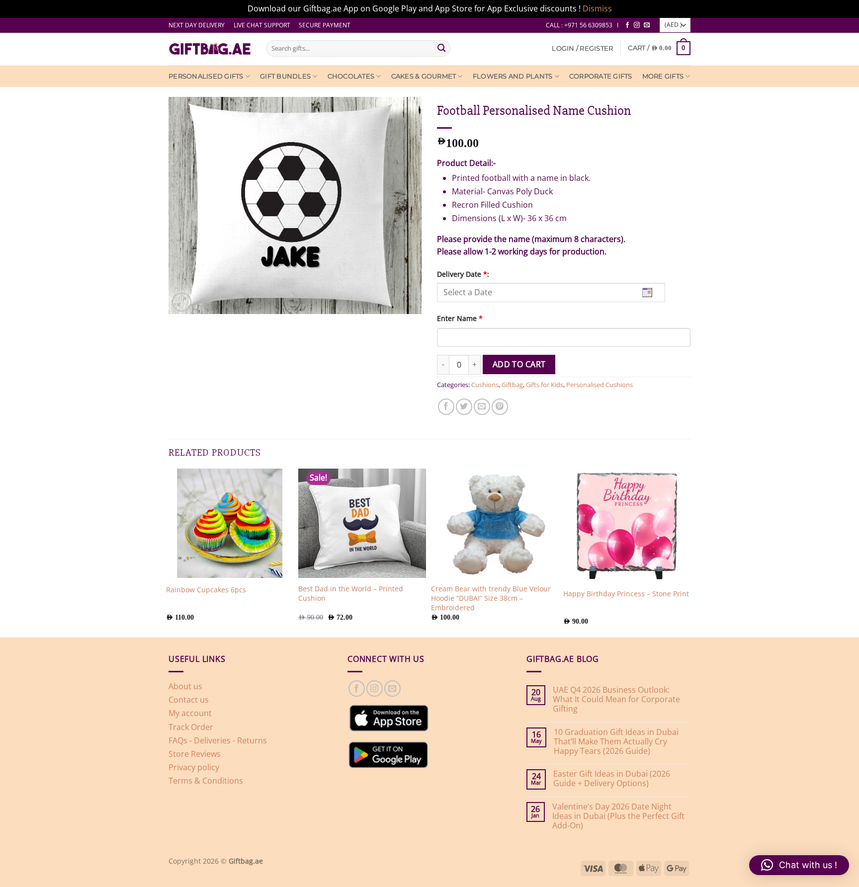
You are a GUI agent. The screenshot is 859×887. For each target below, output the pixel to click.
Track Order (191, 727)
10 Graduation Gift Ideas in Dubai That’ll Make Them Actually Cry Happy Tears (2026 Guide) (616, 741)
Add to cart (519, 364)
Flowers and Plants (513, 76)
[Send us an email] (647, 25)
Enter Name (460, 318)
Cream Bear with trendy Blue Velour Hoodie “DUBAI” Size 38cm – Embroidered (491, 598)
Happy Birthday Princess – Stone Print (626, 593)
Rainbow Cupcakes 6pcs (206, 589)
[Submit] (441, 48)
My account (190, 713)
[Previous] (169, 552)
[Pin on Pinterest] (500, 407)
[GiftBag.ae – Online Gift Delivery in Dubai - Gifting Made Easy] (210, 49)
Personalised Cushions (599, 384)
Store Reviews (195, 753)
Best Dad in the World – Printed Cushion (350, 593)
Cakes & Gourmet (423, 76)
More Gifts (663, 76)
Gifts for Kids (544, 384)
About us (185, 686)
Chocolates (351, 76)
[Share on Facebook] (446, 407)
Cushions (485, 384)
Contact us (189, 699)
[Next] (687, 552)
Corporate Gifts (600, 76)
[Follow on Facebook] (627, 25)
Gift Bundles (285, 76)
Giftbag (512, 384)
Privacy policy (194, 767)
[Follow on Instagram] (637, 25)
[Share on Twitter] (464, 407)
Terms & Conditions (206, 780)
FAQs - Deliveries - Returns (218, 740)
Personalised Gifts (206, 76)
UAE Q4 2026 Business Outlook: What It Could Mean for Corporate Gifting (616, 699)
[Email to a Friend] (482, 407)
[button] (582, 48)
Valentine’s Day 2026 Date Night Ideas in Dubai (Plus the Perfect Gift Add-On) (618, 816)
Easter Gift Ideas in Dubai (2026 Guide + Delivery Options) (611, 778)
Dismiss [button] (597, 8)
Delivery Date (463, 274)
